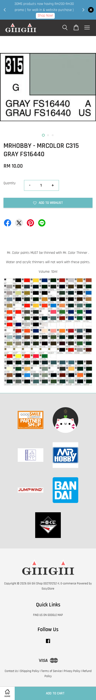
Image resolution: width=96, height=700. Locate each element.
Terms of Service (51, 671)
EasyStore (48, 588)
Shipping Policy (29, 671)
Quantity (9, 183)
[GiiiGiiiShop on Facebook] (48, 643)
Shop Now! (45, 15)
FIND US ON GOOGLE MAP (48, 615)
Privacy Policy (72, 671)
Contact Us (11, 671)
